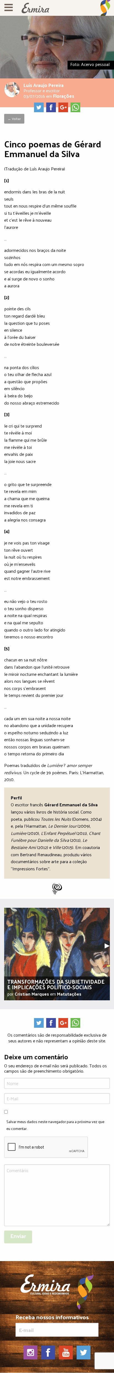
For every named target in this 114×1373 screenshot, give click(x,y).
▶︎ (109, 945)
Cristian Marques (32, 994)
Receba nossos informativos (52, 1318)
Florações (63, 95)
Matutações (69, 994)
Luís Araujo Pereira (44, 85)
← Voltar (14, 119)
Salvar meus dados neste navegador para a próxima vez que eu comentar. (55, 1125)
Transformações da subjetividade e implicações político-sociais (56, 984)
